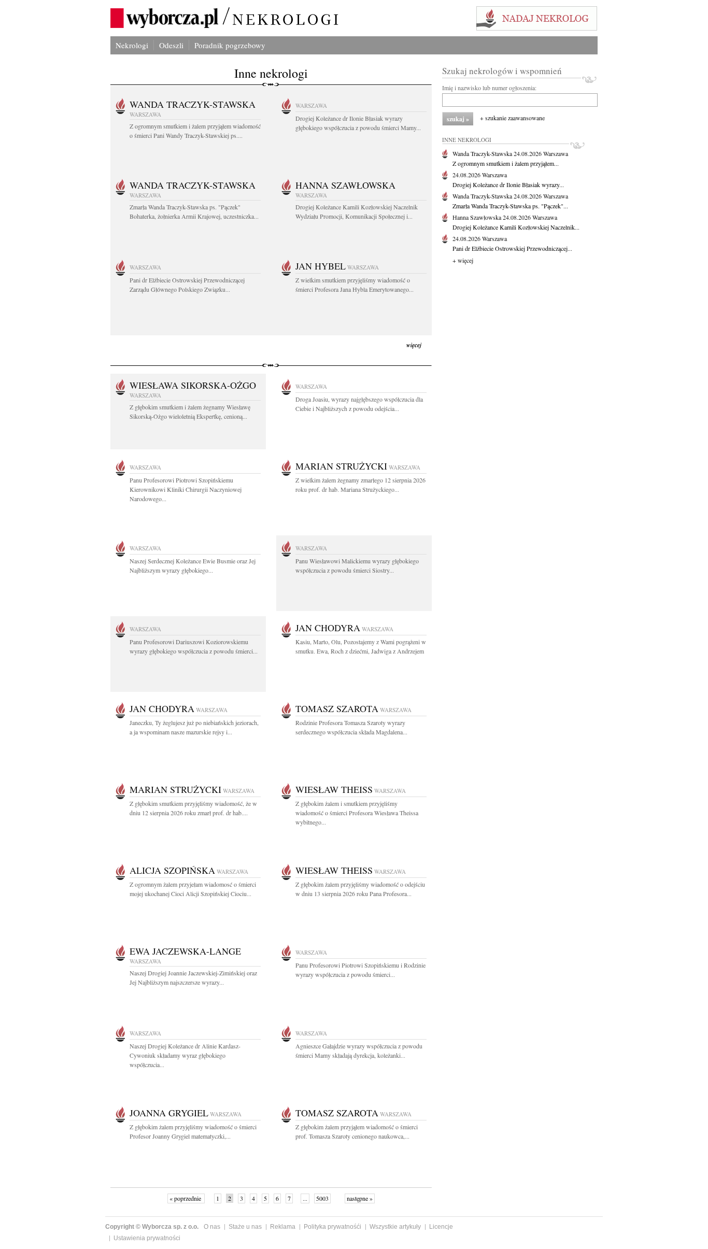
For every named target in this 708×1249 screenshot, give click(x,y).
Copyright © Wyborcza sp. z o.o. (152, 1226)
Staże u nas (245, 1226)
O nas (212, 1226)
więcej (413, 344)
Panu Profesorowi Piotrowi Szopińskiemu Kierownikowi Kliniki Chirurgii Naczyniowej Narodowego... (186, 489)
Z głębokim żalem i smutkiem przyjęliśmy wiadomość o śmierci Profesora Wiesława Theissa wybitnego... (356, 812)
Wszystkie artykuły (395, 1226)
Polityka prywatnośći (332, 1226)
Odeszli (171, 45)
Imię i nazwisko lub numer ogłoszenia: (489, 87)
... (305, 1198)
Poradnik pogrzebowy (229, 45)
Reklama (282, 1226)
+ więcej (462, 260)
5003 (322, 1198)
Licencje (441, 1226)
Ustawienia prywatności (147, 1238)
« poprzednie (186, 1198)
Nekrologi (132, 45)
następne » (360, 1198)
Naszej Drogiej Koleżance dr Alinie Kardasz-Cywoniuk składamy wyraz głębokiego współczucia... (185, 1055)
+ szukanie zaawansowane (512, 117)
